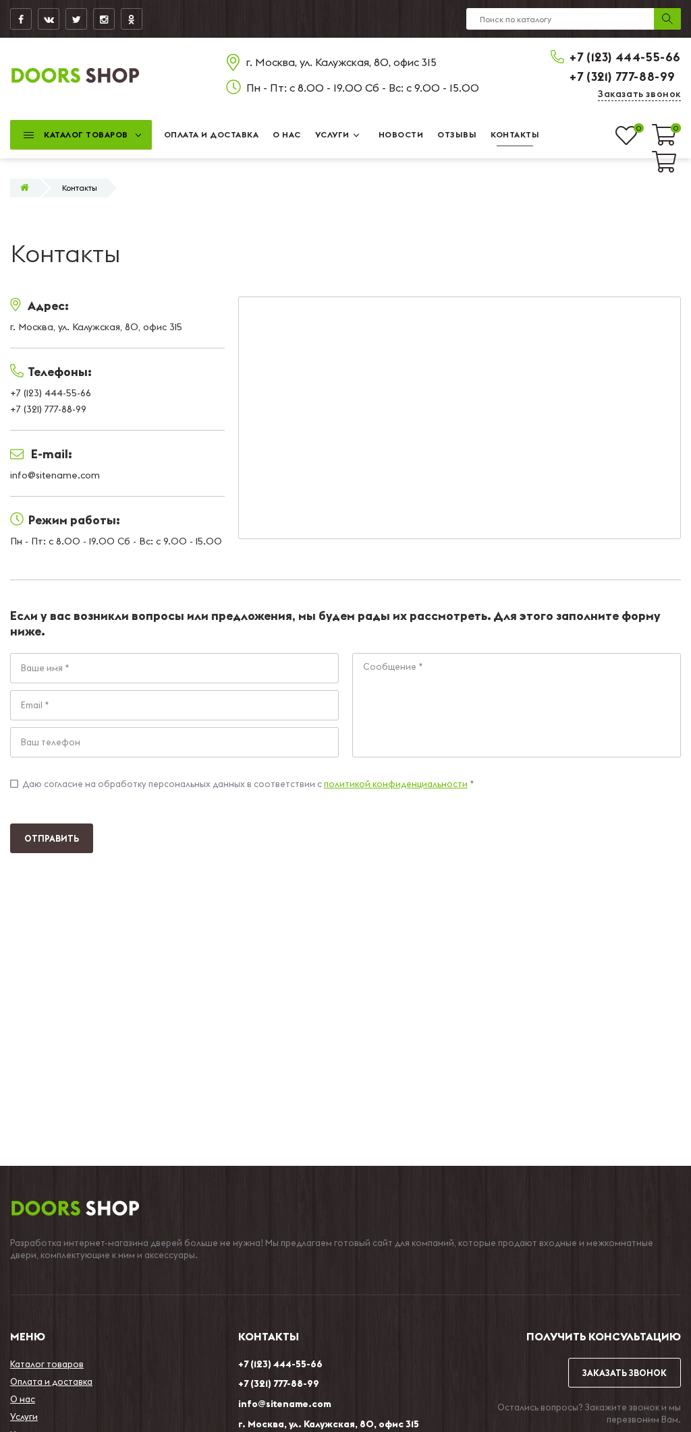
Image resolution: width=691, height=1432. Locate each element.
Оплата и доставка (51, 1381)
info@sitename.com (284, 1404)
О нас (22, 1399)
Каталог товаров (47, 1364)
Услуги (24, 1416)
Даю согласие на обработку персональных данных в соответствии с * (242, 783)
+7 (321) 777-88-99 (622, 76)
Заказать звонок (639, 94)
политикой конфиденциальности (396, 783)
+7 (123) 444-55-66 (625, 57)
